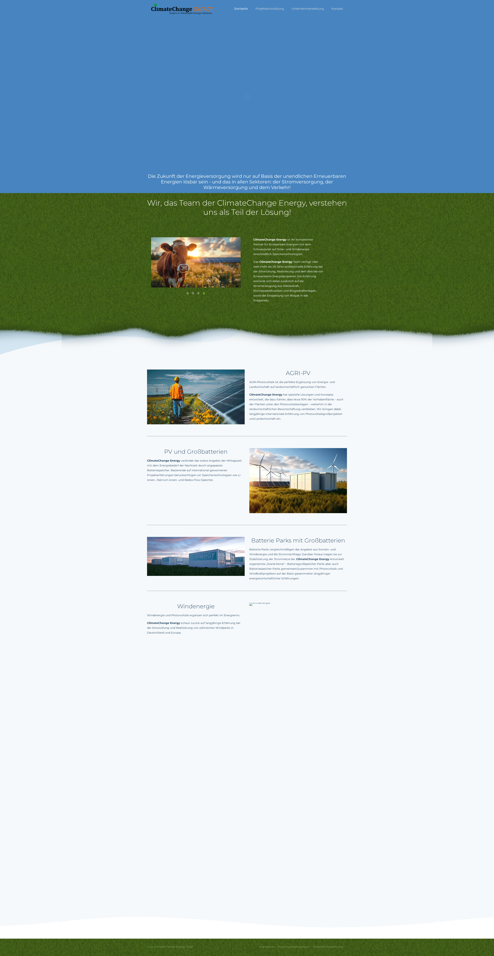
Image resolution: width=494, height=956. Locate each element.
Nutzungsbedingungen (294, 946)
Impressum (267, 946)
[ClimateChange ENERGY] (182, 8)
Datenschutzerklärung (328, 946)
